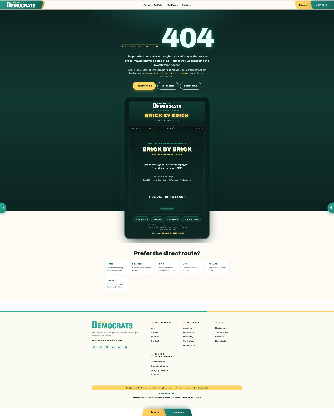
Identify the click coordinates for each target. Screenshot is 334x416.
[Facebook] (94, 347)
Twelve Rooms (158, 362)
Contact (186, 5)
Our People (172, 5)
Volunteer (155, 337)
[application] (167, 170)
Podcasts (220, 337)
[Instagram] (106, 347)
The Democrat (222, 332)
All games (156, 375)
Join (153, 328)
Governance (189, 345)
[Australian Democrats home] (23, 5)
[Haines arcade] (330, 208)
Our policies (168, 86)
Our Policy (158, 5)
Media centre (221, 328)
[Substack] (125, 347)
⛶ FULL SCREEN (191, 219)
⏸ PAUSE (157, 219)
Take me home (144, 86)
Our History (188, 341)
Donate (154, 332)
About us (187, 328)
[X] (100, 347)
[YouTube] (119, 347)
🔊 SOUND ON (142, 219)
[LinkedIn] (113, 347)
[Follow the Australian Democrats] (3, 208)
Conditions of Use (167, 393)
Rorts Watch (221, 341)
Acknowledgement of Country (107, 340)
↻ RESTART (172, 219)
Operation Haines (159, 366)
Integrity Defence (159, 370)
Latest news (190, 86)
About (147, 5)
